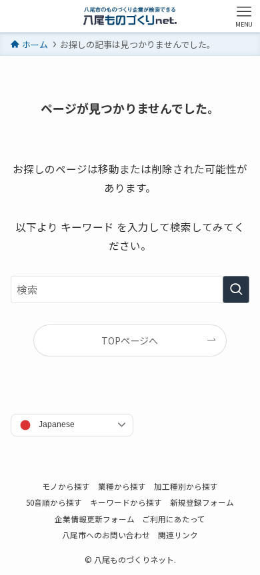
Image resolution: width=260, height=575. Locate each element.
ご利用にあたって (173, 518)
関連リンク (178, 534)
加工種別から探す (186, 486)
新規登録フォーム (202, 502)
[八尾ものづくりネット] (129, 16)
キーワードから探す (126, 502)
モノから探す (66, 486)
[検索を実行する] (236, 289)
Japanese (57, 424)
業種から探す (122, 486)
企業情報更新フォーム (95, 518)
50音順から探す (54, 502)
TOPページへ (129, 340)
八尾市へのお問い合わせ (106, 534)
